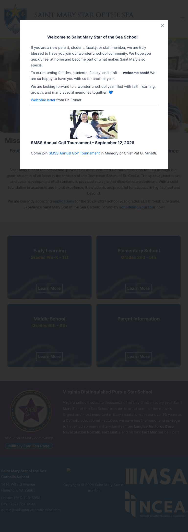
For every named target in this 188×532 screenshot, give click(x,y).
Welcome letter (43, 100)
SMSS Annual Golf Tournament (74, 153)
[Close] (162, 25)
